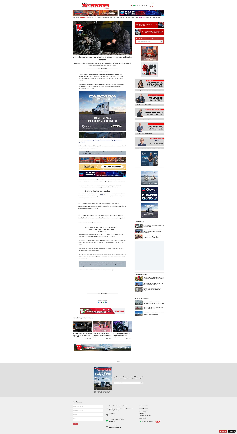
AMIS (101, 194)
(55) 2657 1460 (112, 421)
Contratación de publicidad (145, 415)
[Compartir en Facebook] (98, 302)
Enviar (75, 424)
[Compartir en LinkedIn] (106, 302)
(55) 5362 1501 (112, 416)
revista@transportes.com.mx (115, 427)
